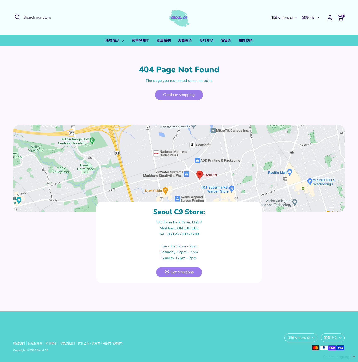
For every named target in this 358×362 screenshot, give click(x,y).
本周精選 (164, 40)
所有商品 (113, 40)
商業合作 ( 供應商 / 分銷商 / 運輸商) (100, 343)
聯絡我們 (19, 343)
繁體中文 (308, 18)
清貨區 (226, 40)
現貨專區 (185, 40)
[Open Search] (17, 17)
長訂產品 (206, 40)
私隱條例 (51, 343)
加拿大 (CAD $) (282, 18)
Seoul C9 (42, 350)
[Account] (330, 17)
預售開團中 (140, 40)
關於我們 (245, 40)
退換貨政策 (35, 343)
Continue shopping (179, 94)
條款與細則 (67, 343)
